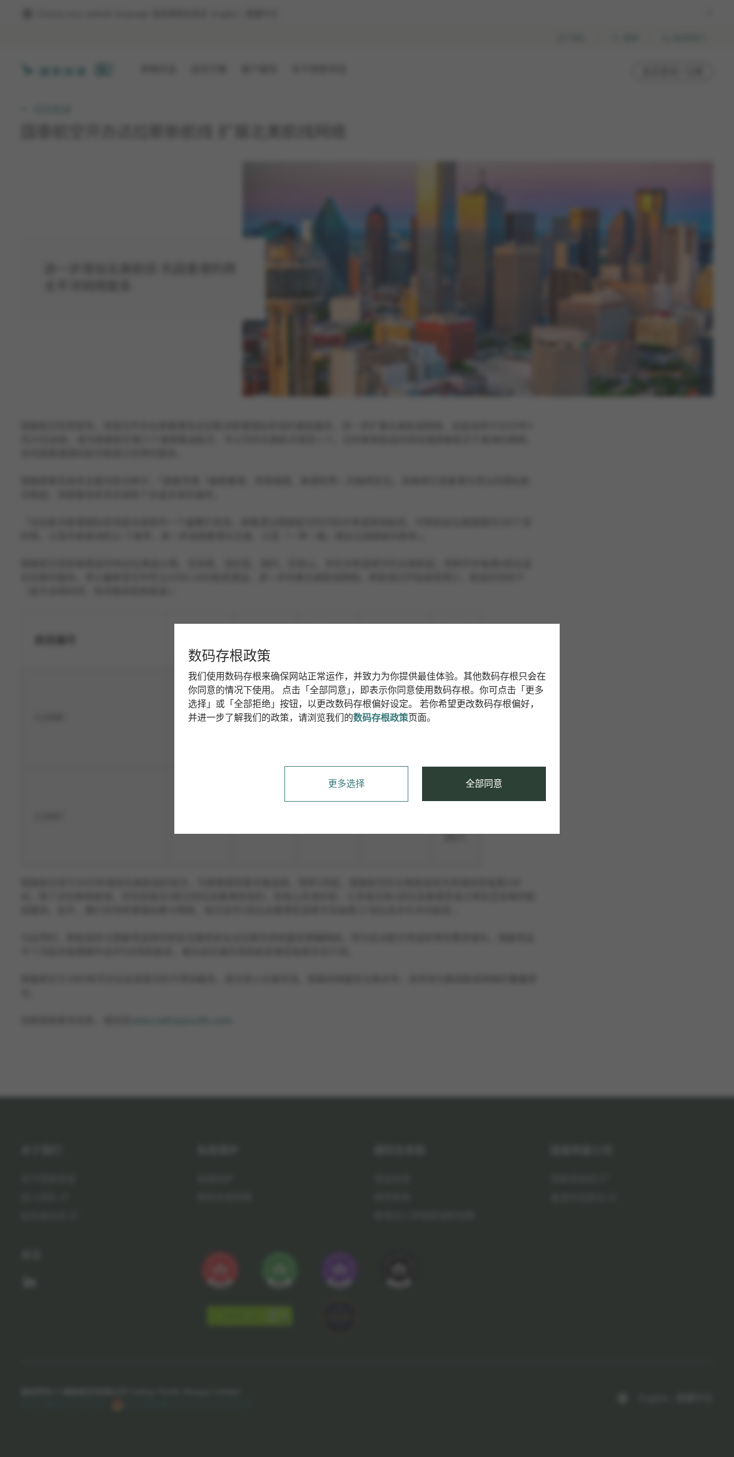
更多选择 (346, 783)
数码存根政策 (380, 717)
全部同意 (484, 783)
